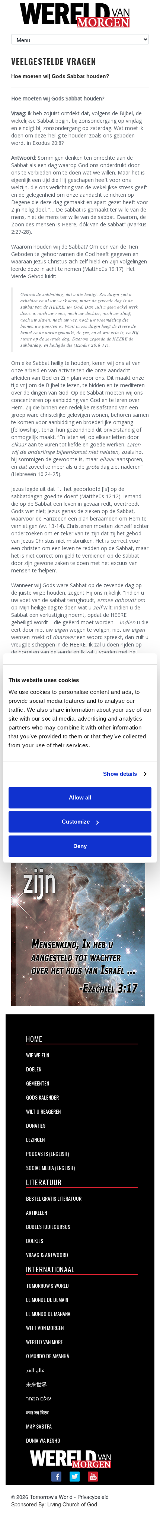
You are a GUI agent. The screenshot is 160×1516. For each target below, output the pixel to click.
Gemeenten (37, 1083)
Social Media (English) (50, 1167)
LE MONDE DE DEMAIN (47, 1299)
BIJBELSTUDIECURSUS (48, 1226)
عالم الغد (35, 1370)
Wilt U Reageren (43, 1111)
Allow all (80, 797)
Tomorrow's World (47, 1285)
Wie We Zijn (37, 1055)
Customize (76, 821)
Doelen (33, 1069)
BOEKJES (34, 1240)
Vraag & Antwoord (47, 1255)
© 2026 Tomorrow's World (42, 1496)
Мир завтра (39, 1426)
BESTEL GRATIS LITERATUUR (53, 1198)
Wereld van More (44, 1342)
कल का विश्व (37, 1412)
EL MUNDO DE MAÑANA (48, 1313)
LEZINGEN (35, 1139)
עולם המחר (38, 1398)
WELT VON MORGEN (45, 1328)
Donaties (35, 1125)
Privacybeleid (93, 1496)
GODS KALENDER (42, 1097)
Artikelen (36, 1212)
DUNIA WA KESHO (43, 1440)
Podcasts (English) (47, 1153)
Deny (80, 846)
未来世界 (36, 1384)
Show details (120, 774)
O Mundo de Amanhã (47, 1356)
